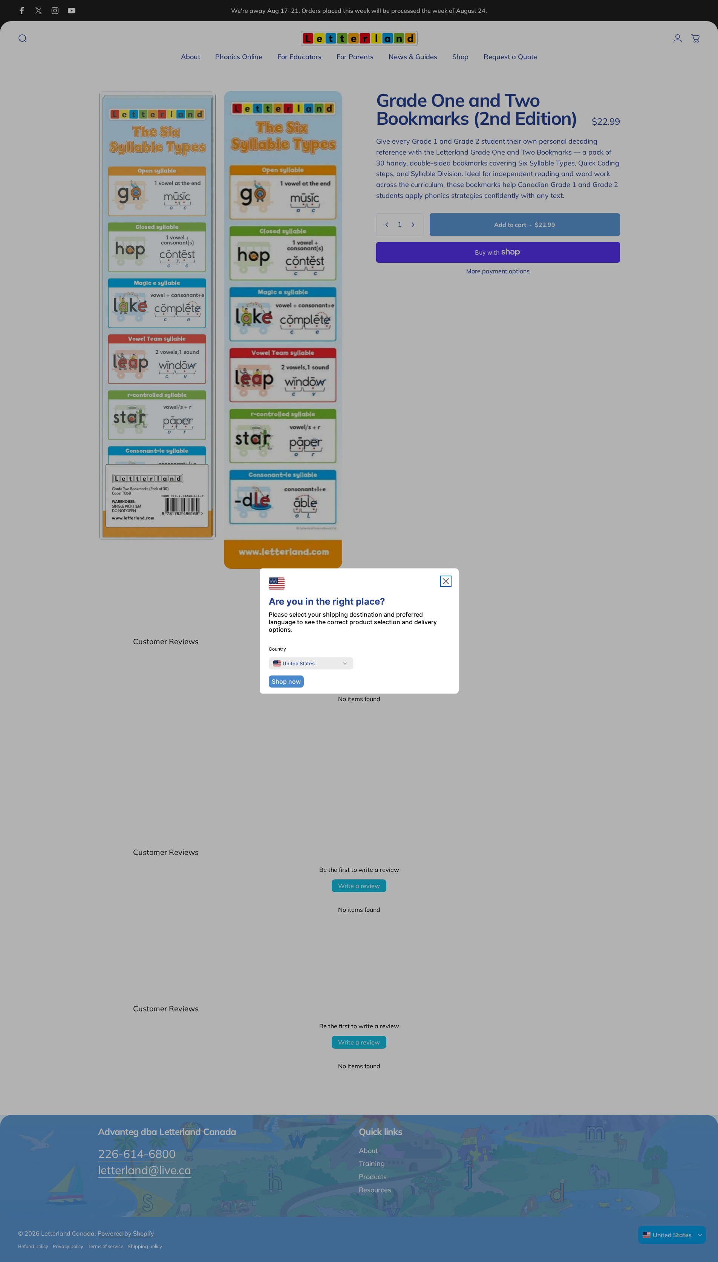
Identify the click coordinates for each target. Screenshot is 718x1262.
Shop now (286, 681)
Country (277, 649)
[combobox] (294, 663)
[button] (446, 581)
